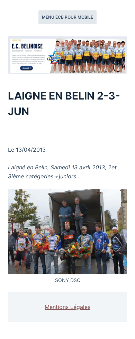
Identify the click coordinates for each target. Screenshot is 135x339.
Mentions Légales (67, 306)
